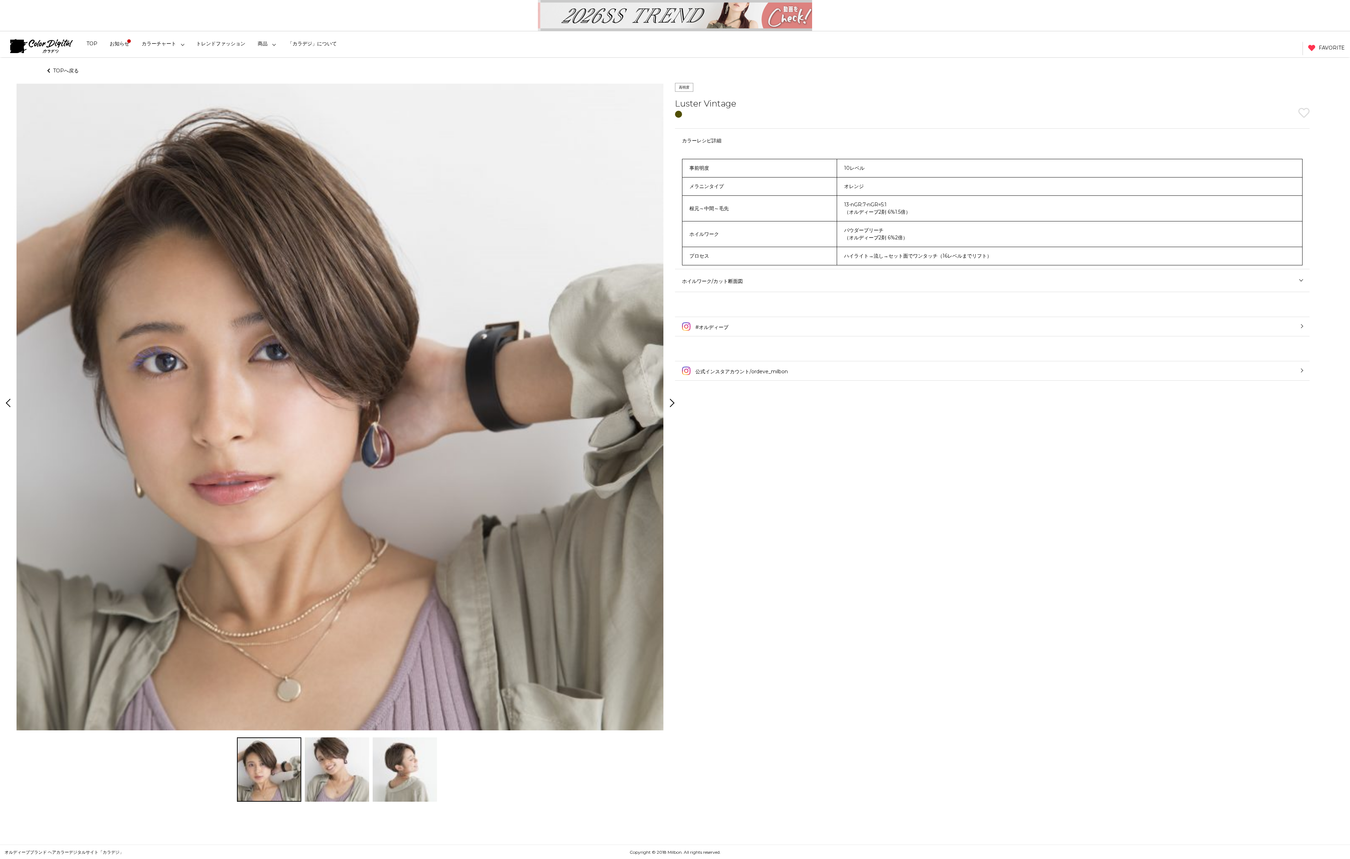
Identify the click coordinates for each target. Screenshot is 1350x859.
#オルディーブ (711, 327)
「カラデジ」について (312, 43)
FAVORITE (1332, 48)
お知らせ (119, 43)
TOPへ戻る (64, 70)
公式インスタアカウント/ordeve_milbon (741, 371)
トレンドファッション (220, 43)
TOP (91, 43)
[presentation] (7, 403)
